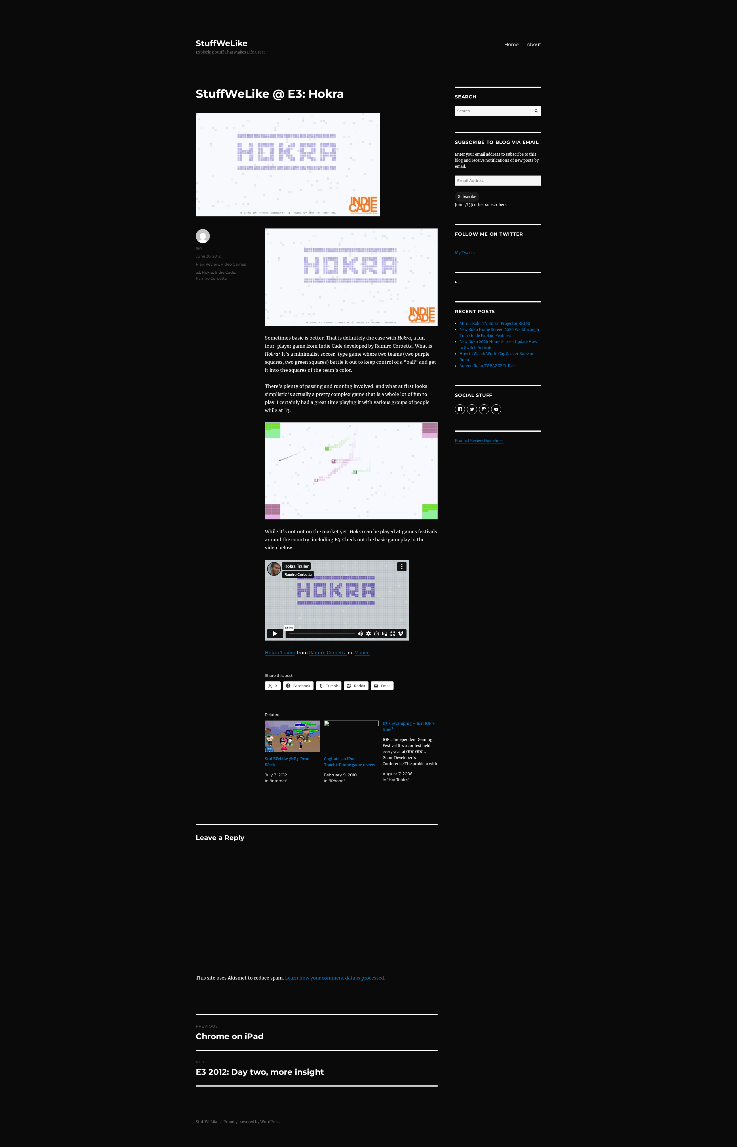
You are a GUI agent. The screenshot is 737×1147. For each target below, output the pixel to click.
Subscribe (467, 196)
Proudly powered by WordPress (251, 1121)
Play (200, 264)
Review (212, 264)
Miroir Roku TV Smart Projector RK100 (494, 323)
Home (511, 44)
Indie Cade (225, 272)
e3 (198, 272)
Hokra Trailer (280, 653)
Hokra (207, 272)
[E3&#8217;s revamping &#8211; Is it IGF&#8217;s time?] (412, 752)
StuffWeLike (222, 43)
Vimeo (362, 653)
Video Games (233, 264)
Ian (199, 248)
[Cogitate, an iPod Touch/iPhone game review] (351, 736)
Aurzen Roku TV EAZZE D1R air (487, 365)
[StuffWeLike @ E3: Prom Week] (292, 736)
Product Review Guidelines (479, 440)
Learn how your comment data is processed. (335, 978)
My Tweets (465, 252)
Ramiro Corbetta (328, 653)
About (534, 44)
